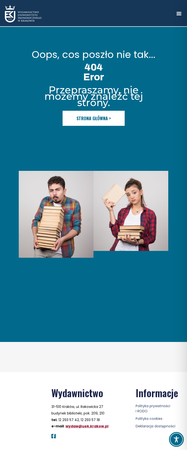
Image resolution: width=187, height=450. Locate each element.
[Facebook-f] (53, 436)
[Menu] (179, 13)
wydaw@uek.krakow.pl (86, 426)
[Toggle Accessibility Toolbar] (176, 439)
